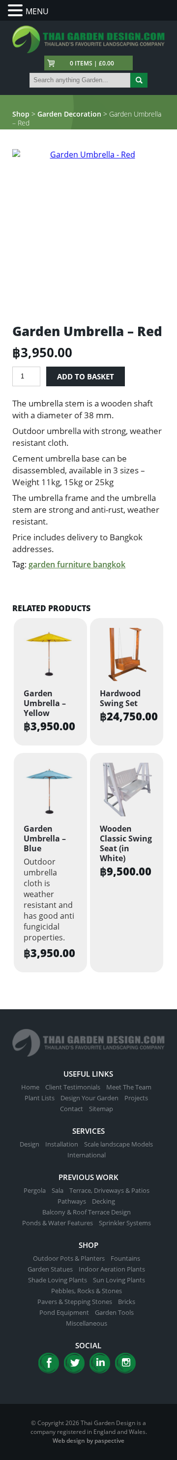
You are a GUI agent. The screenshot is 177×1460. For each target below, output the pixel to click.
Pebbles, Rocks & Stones (86, 1290)
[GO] (139, 80)
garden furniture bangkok (77, 564)
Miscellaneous (86, 1323)
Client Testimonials (72, 1087)
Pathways (72, 1201)
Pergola (35, 1190)
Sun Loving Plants (119, 1279)
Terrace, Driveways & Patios (109, 1190)
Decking (103, 1201)
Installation (61, 1144)
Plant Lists (40, 1097)
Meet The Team (128, 1087)
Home (30, 1087)
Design (29, 1144)
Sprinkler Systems (125, 1222)
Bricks (126, 1301)
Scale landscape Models (118, 1144)
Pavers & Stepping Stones (74, 1301)
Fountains (125, 1258)
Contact (71, 1108)
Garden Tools (114, 1312)
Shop (21, 114)
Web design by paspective (88, 1440)
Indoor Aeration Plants (112, 1269)
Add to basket (85, 376)
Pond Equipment (64, 1312)
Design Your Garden (89, 1097)
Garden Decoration (69, 114)
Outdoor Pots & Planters (69, 1258)
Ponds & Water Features (57, 1222)
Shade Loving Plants (57, 1279)
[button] (17, 10)
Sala (57, 1190)
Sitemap (101, 1108)
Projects (136, 1097)
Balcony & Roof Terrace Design (86, 1212)
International (86, 1154)
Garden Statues (50, 1269)
